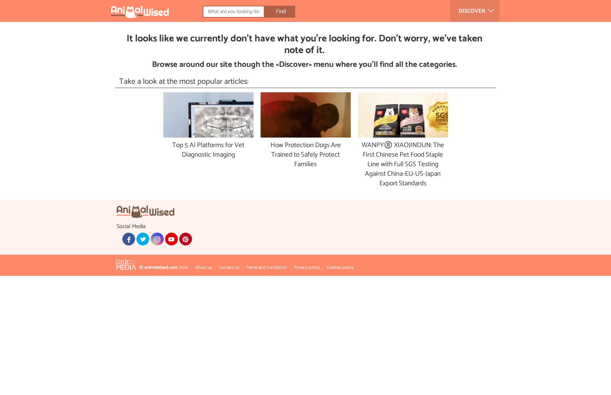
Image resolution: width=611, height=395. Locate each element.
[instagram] (157, 239)
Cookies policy (340, 267)
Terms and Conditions (266, 267)
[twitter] (142, 239)
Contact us (229, 267)
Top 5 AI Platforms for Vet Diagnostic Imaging (208, 150)
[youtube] (171, 239)
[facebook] (128, 239)
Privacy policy (307, 267)
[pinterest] (185, 239)
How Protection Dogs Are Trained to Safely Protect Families (305, 155)
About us (203, 267)
